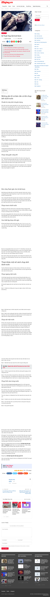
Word (9, 6)
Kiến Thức (38, 59)
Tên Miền (38, 75)
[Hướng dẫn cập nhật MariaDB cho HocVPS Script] (20, 572)
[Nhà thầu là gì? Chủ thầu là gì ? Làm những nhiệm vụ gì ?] (37, 579)
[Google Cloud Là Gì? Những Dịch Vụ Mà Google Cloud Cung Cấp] (37, 561)
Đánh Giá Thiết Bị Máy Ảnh (41, 42)
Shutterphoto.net (46, 595)
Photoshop (38, 71)
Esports (37, 44)
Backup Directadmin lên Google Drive (27, 566)
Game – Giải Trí (39, 48)
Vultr (37, 81)
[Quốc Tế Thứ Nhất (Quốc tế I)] (37, 574)
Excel (14, 6)
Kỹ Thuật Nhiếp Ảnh (40, 61)
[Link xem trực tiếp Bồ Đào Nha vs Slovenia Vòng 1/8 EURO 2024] (4, 574)
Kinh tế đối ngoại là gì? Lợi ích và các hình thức (44, 568)
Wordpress (38, 86)
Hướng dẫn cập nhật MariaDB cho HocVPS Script (27, 572)
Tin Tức (37, 77)
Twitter (7, 591)
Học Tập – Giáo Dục (40, 52)
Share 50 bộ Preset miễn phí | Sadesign (12, 56)
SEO (37, 73)
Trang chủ (4, 6)
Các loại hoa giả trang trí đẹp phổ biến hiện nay (11, 568)
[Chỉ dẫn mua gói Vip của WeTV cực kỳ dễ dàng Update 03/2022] (7, 505)
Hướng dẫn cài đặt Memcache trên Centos (27, 578)
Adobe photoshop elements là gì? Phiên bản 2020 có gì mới (16, 49)
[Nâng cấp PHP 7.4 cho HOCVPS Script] (20, 561)
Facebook (3, 591)
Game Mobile (39, 50)
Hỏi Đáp (23, 502)
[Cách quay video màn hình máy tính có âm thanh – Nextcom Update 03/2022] (16, 505)
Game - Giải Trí (5, 502)
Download (38, 40)
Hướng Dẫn (4, 33)
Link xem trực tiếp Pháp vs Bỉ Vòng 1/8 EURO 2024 (11, 581)
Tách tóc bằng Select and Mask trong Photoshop (14, 47)
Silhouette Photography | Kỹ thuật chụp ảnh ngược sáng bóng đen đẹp (25, 492)
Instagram (12, 591)
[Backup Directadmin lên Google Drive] (20, 566)
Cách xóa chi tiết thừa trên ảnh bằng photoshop (13, 54)
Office (37, 69)
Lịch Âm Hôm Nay (21, 6)
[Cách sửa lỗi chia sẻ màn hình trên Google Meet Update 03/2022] (26, 505)
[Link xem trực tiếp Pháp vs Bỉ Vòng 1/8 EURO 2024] (4, 581)
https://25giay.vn (9, 465)
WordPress (28, 6)
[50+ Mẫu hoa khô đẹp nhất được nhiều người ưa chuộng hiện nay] (4, 561)
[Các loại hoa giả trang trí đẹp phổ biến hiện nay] (4, 568)
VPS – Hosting (39, 79)
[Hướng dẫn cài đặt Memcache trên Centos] (20, 578)
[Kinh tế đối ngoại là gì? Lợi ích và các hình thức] (37, 568)
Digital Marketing (36, 6)
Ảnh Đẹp (38, 33)
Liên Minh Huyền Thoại (40, 63)
